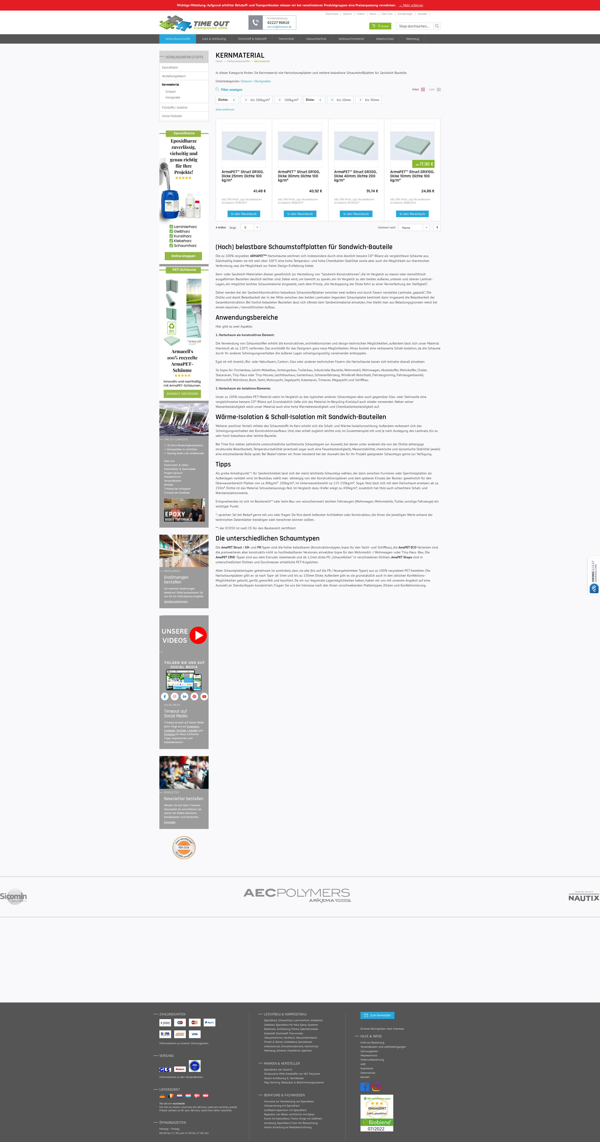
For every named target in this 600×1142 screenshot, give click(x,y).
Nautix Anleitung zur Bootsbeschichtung (287, 1127)
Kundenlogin (405, 13)
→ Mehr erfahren (411, 5)
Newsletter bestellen (183, 799)
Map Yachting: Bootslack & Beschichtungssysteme (294, 1082)
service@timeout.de (279, 26)
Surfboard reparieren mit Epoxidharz (285, 1110)
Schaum (170, 92)
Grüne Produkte (172, 116)
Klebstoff (269, 1033)
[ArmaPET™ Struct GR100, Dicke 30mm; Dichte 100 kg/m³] (300, 146)
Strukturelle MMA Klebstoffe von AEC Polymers (292, 1073)
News (373, 13)
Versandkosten (172, 480)
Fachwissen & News (176, 465)
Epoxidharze (170, 67)
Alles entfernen (225, 109)
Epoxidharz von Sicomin (278, 1069)
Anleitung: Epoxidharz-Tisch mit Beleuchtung (291, 1123)
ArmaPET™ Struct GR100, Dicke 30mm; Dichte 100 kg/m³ (299, 176)
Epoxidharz (270, 1020)
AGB (362, 1064)
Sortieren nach (386, 227)
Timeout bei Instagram (177, 488)
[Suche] (437, 26)
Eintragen (170, 822)
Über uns (169, 461)
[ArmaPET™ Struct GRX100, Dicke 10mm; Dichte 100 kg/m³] (412, 146)
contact (172, 1110)
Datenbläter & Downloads (179, 469)
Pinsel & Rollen (273, 1042)
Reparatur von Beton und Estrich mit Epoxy (289, 1114)
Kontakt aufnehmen (176, 601)
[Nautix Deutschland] (584, 897)
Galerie (347, 13)
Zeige (232, 227)
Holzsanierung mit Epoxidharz (282, 1105)
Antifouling (283, 1029)
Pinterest (170, 734)
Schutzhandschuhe (292, 1046)
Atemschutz (311, 1046)
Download (332, 13)
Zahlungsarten (199, 1043)
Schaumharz (285, 1020)
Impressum (366, 1068)
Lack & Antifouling (214, 39)
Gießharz (269, 1024)
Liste (432, 89)
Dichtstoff (282, 1033)
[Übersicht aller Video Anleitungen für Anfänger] (184, 510)
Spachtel (306, 1050)
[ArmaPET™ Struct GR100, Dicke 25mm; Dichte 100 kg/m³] (244, 146)
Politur (295, 1029)
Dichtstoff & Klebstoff (252, 39)
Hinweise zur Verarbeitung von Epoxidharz (289, 1101)
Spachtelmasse (309, 1029)
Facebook (169, 730)
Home (219, 61)
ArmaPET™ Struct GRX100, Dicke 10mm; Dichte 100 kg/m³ (412, 176)
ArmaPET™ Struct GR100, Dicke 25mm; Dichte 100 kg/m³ (243, 176)
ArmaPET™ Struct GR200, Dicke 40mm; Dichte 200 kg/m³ (355, 176)
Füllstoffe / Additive (175, 108)
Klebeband (290, 1042)
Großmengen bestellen (176, 579)
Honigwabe (172, 97)
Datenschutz (367, 1072)
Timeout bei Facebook (177, 492)
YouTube (181, 730)
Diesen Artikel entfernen (234, 100)
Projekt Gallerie (173, 473)
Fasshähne (293, 1050)
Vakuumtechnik (316, 39)
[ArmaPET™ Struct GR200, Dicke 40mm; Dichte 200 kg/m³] (356, 146)
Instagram (193, 726)
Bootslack (270, 1029)
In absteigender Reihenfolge (437, 227)
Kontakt (422, 13)
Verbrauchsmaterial (351, 39)
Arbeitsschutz (385, 39)
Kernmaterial (170, 85)
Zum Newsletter (380, 1015)
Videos (360, 13)
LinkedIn (192, 730)
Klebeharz (317, 1020)
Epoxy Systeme (309, 1024)
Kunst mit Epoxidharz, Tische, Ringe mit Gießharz (293, 1118)
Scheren (281, 1050)
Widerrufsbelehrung (372, 1059)
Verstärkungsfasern (174, 76)
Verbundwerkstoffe (177, 39)
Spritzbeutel (305, 1042)
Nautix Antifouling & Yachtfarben (284, 1078)
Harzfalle (289, 1037)
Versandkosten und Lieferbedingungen (383, 1046)
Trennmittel (286, 39)
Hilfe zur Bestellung (372, 1042)
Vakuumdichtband (306, 1037)
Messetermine (172, 476)
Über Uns (386, 13)
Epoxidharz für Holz (287, 1024)
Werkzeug (412, 39)
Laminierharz (302, 1020)
